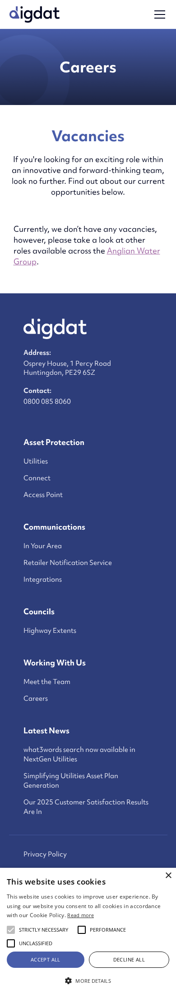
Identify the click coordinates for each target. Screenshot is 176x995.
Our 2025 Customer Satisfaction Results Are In (85, 807)
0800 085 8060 (47, 401)
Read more (80, 915)
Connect (37, 478)
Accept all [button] (45, 959)
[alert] (88, 931)
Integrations (42, 579)
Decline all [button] (129, 959)
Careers (35, 698)
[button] (158, 14)
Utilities (35, 461)
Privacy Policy (45, 854)
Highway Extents (49, 630)
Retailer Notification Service (67, 562)
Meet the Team (46, 681)
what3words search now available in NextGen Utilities (79, 754)
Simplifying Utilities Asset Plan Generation (70, 780)
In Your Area (42, 545)
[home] (34, 14)
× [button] (168, 875)
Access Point (43, 494)
